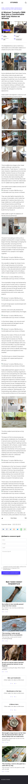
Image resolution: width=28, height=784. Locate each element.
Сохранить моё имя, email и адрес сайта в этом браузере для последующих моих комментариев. (14, 568)
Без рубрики (6, 30)
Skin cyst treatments (14, 678)
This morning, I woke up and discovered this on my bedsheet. (12, 634)
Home (2, 7)
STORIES (14, 2)
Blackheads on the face (14, 691)
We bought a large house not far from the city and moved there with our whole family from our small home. (14, 734)
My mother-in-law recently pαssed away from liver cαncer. (12, 605)
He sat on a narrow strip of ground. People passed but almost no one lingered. (13, 664)
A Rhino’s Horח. (14, 704)
